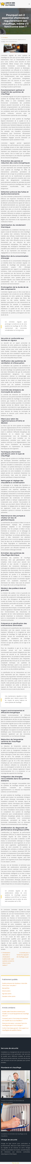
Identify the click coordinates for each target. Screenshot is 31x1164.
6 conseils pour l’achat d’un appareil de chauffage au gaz (23, 955)
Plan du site (15, 1163)
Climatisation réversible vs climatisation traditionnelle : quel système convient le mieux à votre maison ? (8, 959)
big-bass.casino (6, 994)
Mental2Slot (5, 988)
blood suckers (6, 991)
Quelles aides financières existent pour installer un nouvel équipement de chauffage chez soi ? (15, 1014)
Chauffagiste (5, 37)
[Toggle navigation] (29, 4)
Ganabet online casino (8, 996)
